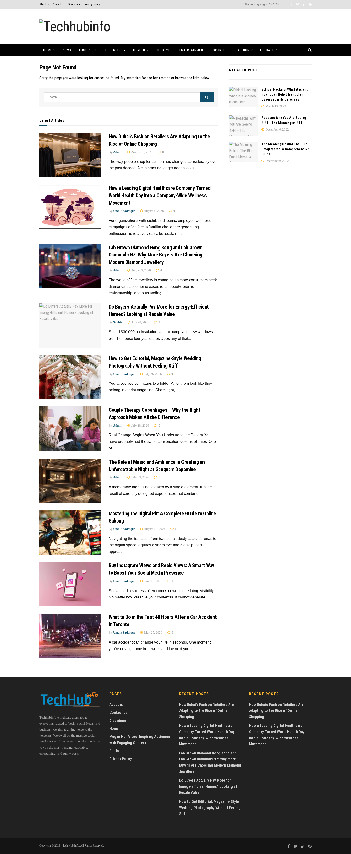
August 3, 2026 (141, 270)
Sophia (117, 322)
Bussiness (88, 50)
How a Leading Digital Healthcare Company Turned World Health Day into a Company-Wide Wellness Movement (159, 195)
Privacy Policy (92, 4)
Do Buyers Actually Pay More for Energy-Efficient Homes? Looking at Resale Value (208, 786)
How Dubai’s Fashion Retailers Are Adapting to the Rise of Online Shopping (206, 710)
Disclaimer (74, 4)
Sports (219, 50)
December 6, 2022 (277, 129)
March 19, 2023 (275, 106)
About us (44, 4)
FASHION (243, 50)
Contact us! (59, 4)
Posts (114, 750)
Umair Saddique (124, 211)
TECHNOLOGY (115, 50)
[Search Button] (207, 97)
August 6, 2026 (154, 211)
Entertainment (192, 50)
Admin (117, 152)
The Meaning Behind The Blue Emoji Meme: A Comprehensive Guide (285, 149)
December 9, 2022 (277, 161)
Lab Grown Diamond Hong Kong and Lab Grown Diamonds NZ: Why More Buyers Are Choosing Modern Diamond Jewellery (155, 255)
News (67, 50)
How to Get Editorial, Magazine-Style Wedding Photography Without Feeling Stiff (210, 807)
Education (269, 50)
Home (47, 50)
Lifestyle (164, 50)
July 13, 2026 (140, 477)
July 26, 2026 (153, 374)
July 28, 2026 (140, 322)
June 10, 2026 (153, 581)
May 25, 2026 (153, 632)
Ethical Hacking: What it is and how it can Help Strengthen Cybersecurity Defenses (284, 94)
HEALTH (139, 50)
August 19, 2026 (142, 152)
